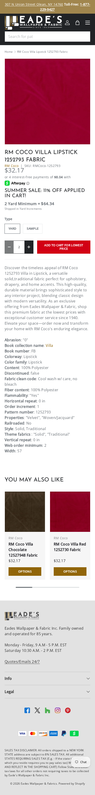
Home (9, 51)
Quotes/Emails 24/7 (22, 661)
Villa (49, 345)
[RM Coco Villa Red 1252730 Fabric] (70, 512)
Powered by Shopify (72, 784)
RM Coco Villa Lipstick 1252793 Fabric (42, 51)
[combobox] (47, 36)
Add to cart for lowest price (63, 247)
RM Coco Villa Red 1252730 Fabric (70, 547)
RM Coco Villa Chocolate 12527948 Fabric (23, 550)
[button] (77, 23)
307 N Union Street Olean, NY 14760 (34, 4)
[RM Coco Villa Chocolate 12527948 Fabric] (25, 512)
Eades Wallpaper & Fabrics (39, 784)
